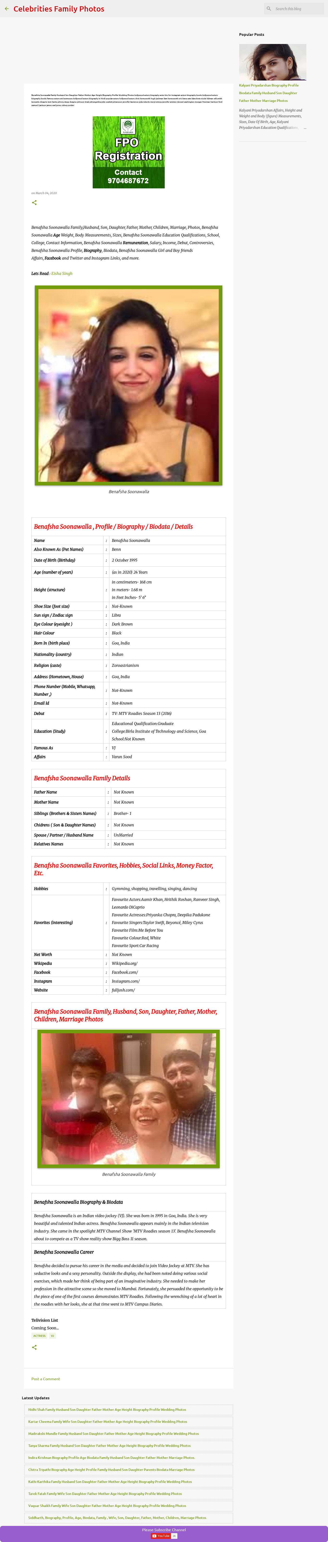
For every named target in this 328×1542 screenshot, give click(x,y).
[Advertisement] (129, 50)
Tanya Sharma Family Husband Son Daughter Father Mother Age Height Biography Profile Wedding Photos (109, 1445)
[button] (34, 203)
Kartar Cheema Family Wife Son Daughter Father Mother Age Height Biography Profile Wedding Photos (107, 1421)
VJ (52, 1336)
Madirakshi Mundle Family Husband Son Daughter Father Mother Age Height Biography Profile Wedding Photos (113, 1433)
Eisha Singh (62, 273)
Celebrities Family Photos (58, 8)
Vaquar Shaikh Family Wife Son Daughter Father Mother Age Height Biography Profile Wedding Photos (107, 1505)
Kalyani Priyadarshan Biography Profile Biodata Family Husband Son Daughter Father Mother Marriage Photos (269, 93)
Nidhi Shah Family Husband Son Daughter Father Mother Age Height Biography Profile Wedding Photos (107, 1409)
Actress (39, 1336)
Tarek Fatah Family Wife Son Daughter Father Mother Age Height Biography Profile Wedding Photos (105, 1493)
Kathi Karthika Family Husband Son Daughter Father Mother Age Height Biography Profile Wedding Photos (110, 1481)
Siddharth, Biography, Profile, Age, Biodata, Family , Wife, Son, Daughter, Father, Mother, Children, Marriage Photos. (117, 1517)
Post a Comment (45, 1378)
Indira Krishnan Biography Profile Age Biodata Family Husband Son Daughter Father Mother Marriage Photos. (111, 1457)
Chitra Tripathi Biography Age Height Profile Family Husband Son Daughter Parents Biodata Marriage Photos (111, 1469)
